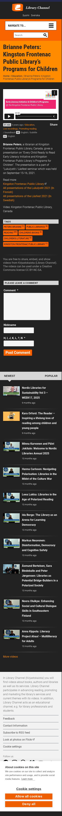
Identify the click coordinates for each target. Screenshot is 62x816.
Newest (9, 376)
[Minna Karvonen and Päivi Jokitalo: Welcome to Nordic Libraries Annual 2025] (11, 446)
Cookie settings (28, 789)
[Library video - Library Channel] (17, 7)
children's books (30, 232)
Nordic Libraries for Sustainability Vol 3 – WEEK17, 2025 (35, 392)
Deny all (28, 804)
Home (6, 76)
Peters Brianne (14, 226)
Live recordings (10, 128)
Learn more (27, 779)
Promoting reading (27, 128)
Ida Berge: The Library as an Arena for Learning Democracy (39, 519)
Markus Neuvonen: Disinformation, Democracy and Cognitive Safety (38, 545)
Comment (11, 290)
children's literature (18, 238)
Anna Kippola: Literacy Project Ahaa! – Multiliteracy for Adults (39, 636)
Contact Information (15, 725)
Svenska (35, 15)
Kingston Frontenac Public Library (23, 184)
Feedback (9, 718)
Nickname (10, 325)
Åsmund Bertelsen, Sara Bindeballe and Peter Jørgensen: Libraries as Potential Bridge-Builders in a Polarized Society (40, 575)
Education (16, 76)
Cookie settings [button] (12, 746)
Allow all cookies (28, 796)
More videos (10, 656)
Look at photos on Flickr (17, 739)
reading (10, 232)
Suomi (26, 15)
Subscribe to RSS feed (16, 732)
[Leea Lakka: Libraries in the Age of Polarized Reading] (11, 497)
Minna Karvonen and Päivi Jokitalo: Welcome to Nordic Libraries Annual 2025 (39, 448)
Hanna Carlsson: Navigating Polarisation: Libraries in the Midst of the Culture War (39, 474)
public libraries (37, 226)
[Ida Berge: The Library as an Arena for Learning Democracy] (11, 518)
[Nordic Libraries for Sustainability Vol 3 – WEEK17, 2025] (11, 391)
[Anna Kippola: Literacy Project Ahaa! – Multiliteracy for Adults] (11, 634)
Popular (51, 376)
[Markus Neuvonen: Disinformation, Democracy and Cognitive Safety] (11, 543)
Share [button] (54, 124)
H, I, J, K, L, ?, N (14, 338)
